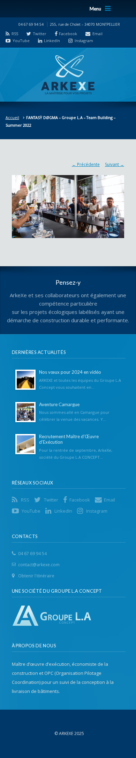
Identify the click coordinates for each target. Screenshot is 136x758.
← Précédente (86, 164)
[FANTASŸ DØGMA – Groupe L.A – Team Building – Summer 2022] (68, 203)
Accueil (12, 117)
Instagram (84, 40)
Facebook (68, 33)
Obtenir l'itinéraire (36, 576)
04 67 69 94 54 (32, 553)
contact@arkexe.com (39, 565)
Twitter (39, 33)
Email (97, 33)
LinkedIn (52, 40)
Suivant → (114, 164)
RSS (15, 33)
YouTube (21, 40)
